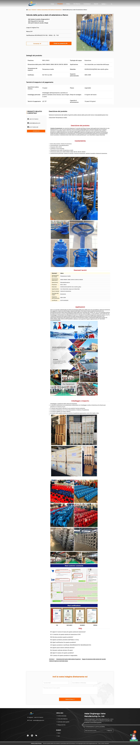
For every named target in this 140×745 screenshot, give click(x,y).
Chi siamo (76, 4)
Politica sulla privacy (36, 743)
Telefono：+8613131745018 (35, 717)
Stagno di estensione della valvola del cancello (94, 659)
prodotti (34, 9)
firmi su (110, 730)
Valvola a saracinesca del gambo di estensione (49, 9)
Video (68, 4)
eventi (96, 4)
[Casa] (32, 3)
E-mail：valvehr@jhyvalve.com (36, 720)
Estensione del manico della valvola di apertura (68, 659)
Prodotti (60, 4)
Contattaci (87, 4)
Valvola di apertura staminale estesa (58, 661)
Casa (52, 4)
